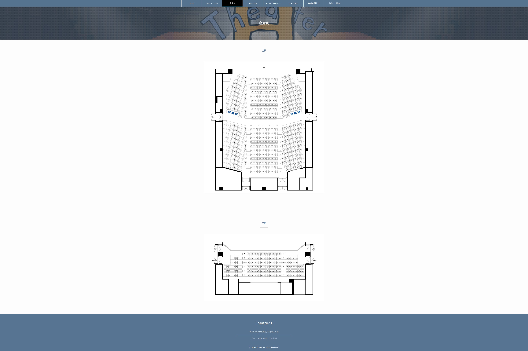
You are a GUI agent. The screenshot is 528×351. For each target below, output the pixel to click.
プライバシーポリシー (259, 338)
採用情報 (274, 338)
